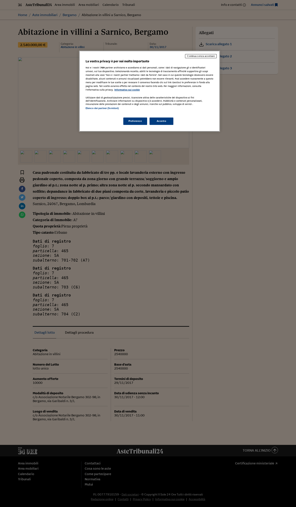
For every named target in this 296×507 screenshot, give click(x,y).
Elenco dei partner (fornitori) (102, 108)
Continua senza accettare (201, 56)
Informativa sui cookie (127, 89)
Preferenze (135, 121)
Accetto (161, 121)
